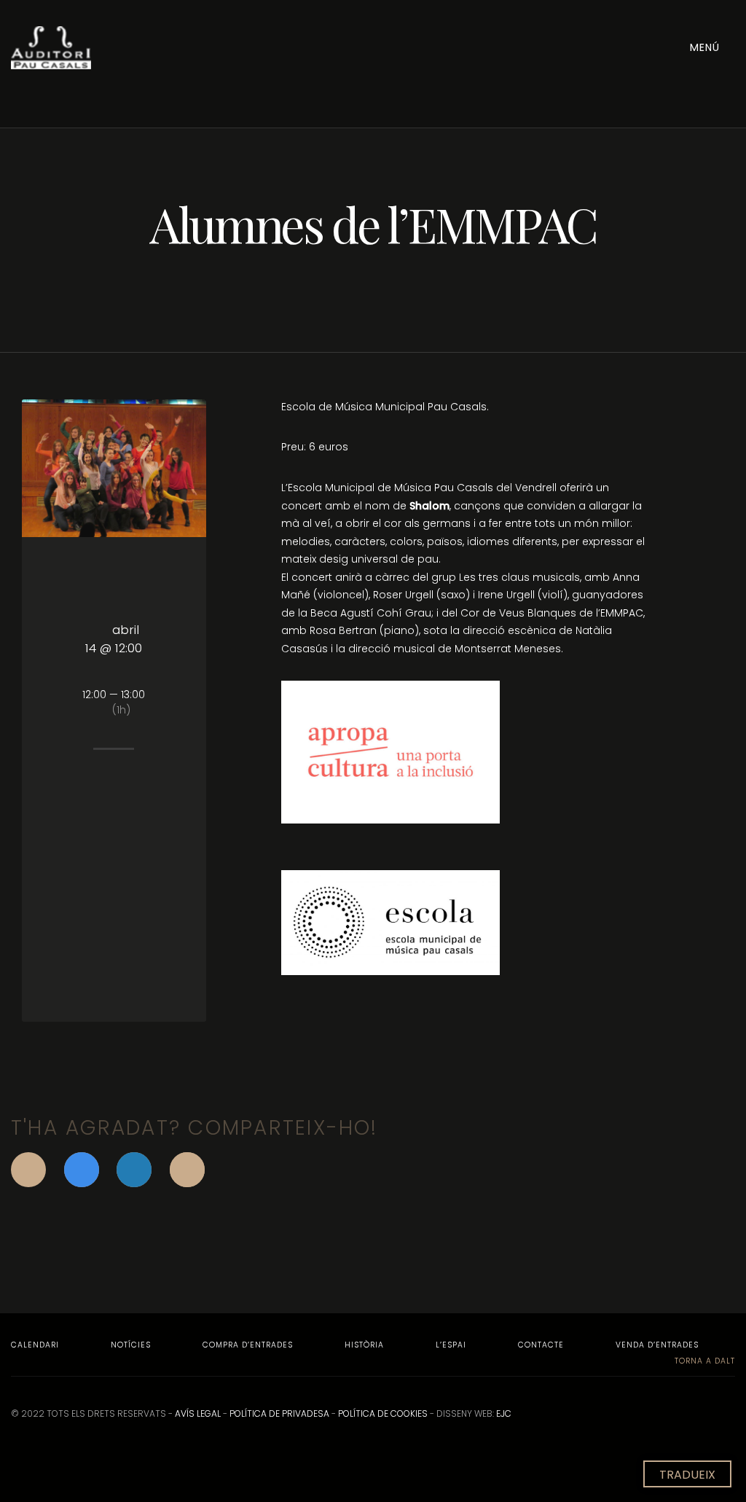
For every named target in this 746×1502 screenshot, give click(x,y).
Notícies (131, 1344)
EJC (503, 1413)
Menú (706, 47)
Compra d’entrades (248, 1344)
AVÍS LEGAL (198, 1413)
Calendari (35, 1344)
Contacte (541, 1344)
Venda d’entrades (657, 1344)
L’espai (451, 1344)
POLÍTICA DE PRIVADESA (279, 1413)
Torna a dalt (703, 1361)
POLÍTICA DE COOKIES (383, 1413)
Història (364, 1344)
